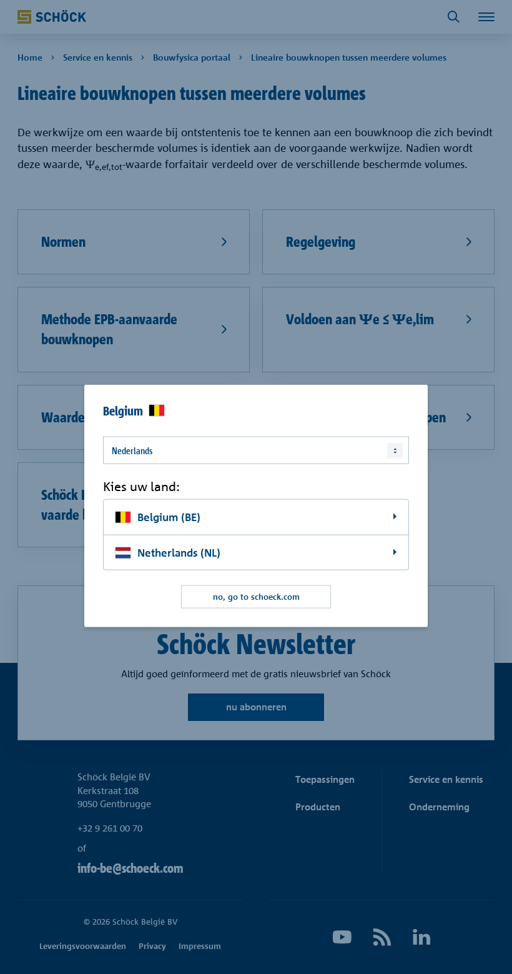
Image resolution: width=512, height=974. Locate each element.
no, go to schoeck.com (256, 597)
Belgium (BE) (168, 516)
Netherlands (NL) (178, 552)
